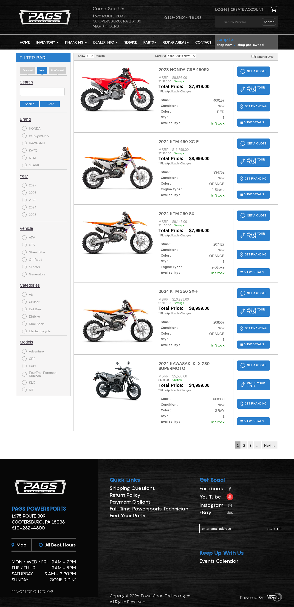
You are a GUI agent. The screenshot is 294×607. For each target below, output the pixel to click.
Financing (75, 42)
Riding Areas (175, 42)
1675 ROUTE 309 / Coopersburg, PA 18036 (116, 18)
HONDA (34, 128)
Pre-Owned (57, 70)
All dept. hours (60, 545)
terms (32, 591)
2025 (32, 200)
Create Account (246, 9)
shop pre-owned (250, 45)
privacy (17, 591)
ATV (32, 237)
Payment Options (130, 502)
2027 (32, 185)
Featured (28, 70)
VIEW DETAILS (254, 122)
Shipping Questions (132, 488)
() (276, 7)
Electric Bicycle (40, 331)
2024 (32, 207)
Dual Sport (36, 324)
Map (20, 545)
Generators (37, 274)
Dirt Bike (35, 309)
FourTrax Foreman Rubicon (43, 374)
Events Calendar (218, 561)
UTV (32, 245)
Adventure (36, 351)
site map (46, 591)
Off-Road (35, 259)
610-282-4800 (182, 17)
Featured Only (264, 56)
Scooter (34, 267)
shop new (224, 45)
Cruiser (34, 302)
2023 (32, 214)
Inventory (46, 42)
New (42, 70)
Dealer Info (104, 42)
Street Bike (37, 252)
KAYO (33, 150)
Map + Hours (105, 26)
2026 (32, 192)
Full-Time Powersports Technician (149, 509)
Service (130, 42)
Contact (203, 42)
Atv (31, 294)
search (269, 22)
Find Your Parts (127, 515)
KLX (32, 382)
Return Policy (125, 495)
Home (25, 42)
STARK (34, 165)
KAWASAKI (37, 143)
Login (221, 9)
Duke (33, 366)
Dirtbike (34, 316)
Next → (270, 445)
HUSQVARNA (39, 136)
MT (31, 390)
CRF (32, 358)
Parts (148, 42)
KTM (32, 158)
